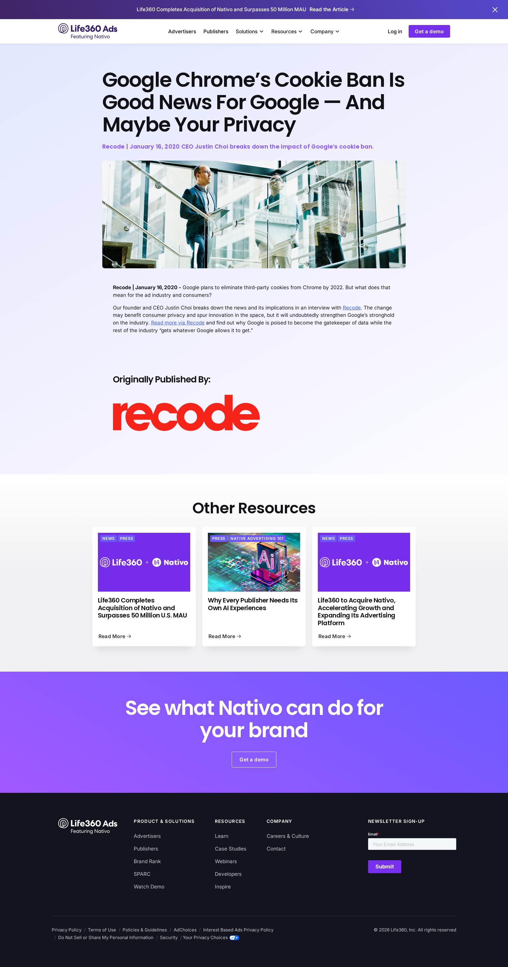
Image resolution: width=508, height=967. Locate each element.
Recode (352, 307)
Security (169, 937)
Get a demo (429, 31)
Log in (395, 31)
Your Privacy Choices (205, 937)
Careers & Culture (288, 836)
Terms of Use (102, 930)
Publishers (215, 31)
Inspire (223, 886)
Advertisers (182, 31)
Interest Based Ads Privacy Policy (238, 930)
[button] (250, 31)
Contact (276, 848)
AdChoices (185, 930)
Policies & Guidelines (145, 930)
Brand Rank (147, 861)
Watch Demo (149, 886)
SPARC (142, 874)
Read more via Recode (178, 322)
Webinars (226, 861)
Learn (221, 836)
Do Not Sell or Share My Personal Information (105, 937)
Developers (228, 874)
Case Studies (230, 848)
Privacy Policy (66, 930)
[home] (88, 31)
